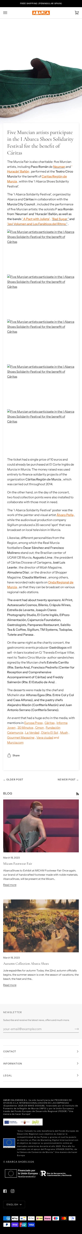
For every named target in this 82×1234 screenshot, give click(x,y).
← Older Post (13, 779)
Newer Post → (68, 779)
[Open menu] (9, 12)
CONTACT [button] (9, 1051)
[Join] (73, 1029)
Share (16, 755)
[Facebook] (5, 1191)
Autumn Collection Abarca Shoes (26, 963)
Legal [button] (7, 1075)
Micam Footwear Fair (17, 863)
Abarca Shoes (16, 1161)
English (13, 1204)
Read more (9, 884)
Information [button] (12, 1063)
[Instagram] (12, 1191)
